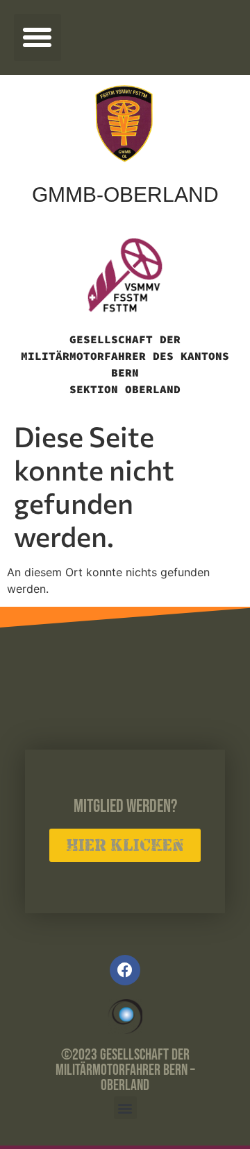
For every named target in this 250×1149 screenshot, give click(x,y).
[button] (37, 37)
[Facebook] (125, 970)
